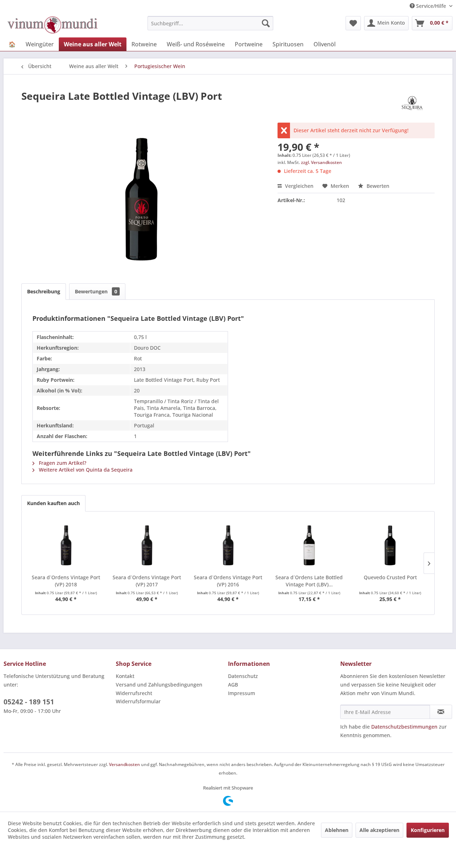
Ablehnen (336, 830)
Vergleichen (299, 186)
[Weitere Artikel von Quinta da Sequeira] (413, 103)
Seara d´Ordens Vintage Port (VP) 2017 (147, 581)
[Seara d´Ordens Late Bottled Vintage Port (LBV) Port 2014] (309, 545)
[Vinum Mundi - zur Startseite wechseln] (52, 25)
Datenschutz (243, 676)
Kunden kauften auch (53, 503)
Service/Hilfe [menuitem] (431, 5)
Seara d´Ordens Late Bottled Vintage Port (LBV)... (309, 581)
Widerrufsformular (138, 701)
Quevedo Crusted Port (390, 577)
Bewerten (377, 186)
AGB (233, 684)
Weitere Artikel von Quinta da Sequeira (85, 469)
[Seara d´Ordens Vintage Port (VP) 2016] (228, 545)
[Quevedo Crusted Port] (390, 545)
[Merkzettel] (353, 23)
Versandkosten (124, 764)
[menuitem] (210, 23)
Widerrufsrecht (134, 693)
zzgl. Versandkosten (321, 162)
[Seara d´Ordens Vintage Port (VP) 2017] (147, 545)
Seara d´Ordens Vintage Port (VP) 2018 (66, 581)
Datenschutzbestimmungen (404, 726)
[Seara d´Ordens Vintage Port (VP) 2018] (66, 545)
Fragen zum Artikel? (61, 462)
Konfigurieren (428, 830)
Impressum (241, 693)
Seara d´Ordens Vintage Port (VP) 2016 (228, 581)
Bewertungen (96, 291)
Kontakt (125, 676)
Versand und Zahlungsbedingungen (159, 684)
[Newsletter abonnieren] (441, 712)
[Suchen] (265, 23)
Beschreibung (43, 291)
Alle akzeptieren (379, 830)
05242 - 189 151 (29, 701)
